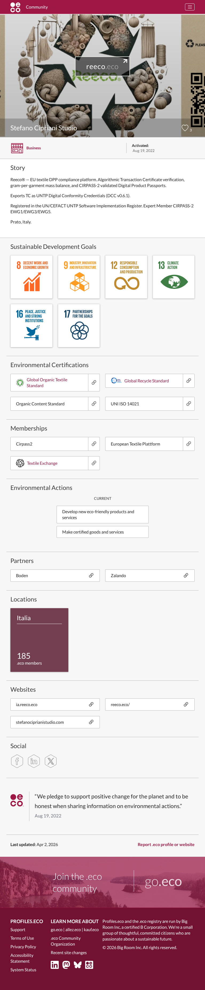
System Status (23, 969)
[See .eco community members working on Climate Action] (174, 277)
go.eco (56, 929)
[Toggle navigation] (190, 6)
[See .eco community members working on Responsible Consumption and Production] (126, 277)
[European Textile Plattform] (188, 444)
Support (17, 929)
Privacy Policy (23, 946)
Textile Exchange (42, 463)
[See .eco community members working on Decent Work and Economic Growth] (31, 277)
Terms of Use (22, 937)
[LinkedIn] (34, 761)
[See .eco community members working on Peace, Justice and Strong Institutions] (31, 325)
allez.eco (73, 929)
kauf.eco (91, 929)
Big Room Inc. (129, 947)
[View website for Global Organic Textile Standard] (94, 382)
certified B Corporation (145, 927)
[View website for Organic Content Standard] (94, 403)
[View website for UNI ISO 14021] (188, 403)
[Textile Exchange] (94, 463)
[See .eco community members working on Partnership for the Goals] (79, 325)
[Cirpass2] (94, 444)
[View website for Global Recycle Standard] (188, 380)
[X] (50, 761)
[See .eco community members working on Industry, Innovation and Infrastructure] (79, 277)
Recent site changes (69, 952)
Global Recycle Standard (146, 380)
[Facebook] (17, 761)
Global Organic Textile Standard (47, 382)
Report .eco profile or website (166, 844)
